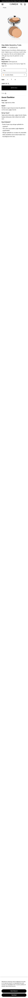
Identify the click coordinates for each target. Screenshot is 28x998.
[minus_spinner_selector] (7, 79)
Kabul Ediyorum (14, 991)
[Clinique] (14, 4)
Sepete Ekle (14, 87)
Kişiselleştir (14, 995)
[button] (25, 4)
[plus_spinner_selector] (15, 79)
